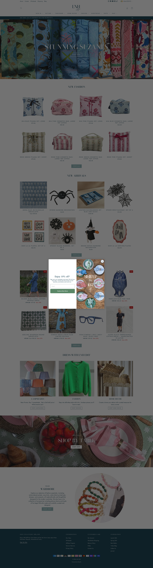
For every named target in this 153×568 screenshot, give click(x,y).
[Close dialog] (102, 261)
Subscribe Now (62, 291)
